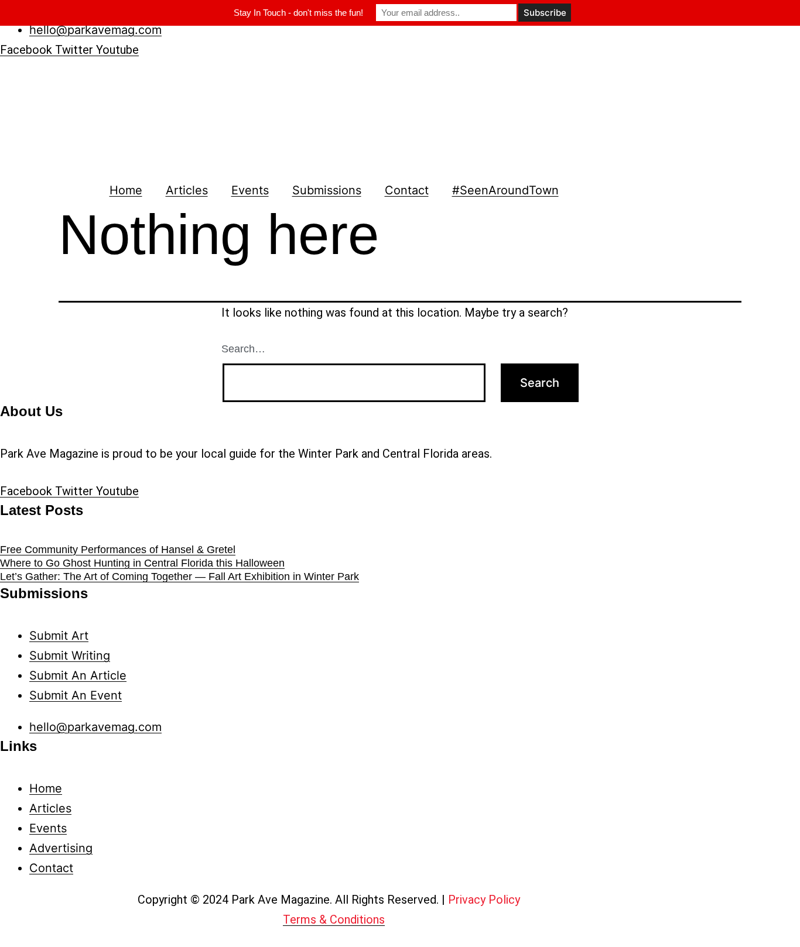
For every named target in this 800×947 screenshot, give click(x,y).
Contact (407, 190)
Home (126, 190)
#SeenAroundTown (505, 190)
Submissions (326, 190)
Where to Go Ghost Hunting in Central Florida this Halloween (142, 563)
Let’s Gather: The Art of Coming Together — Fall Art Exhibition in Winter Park (179, 576)
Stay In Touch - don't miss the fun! (298, 13)
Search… (243, 349)
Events (250, 190)
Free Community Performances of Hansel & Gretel (117, 549)
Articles (187, 190)
